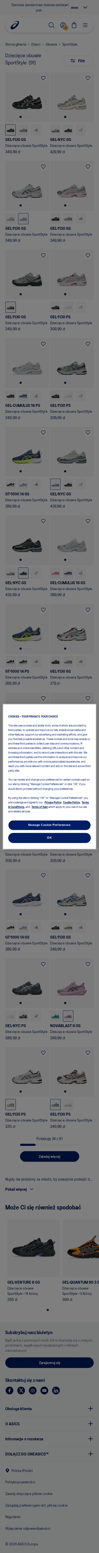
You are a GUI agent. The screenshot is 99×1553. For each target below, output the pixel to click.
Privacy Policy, (53, 802)
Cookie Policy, (71, 802)
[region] (49, 776)
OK (49, 837)
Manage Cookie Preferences (49, 824)
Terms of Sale (39, 806)
